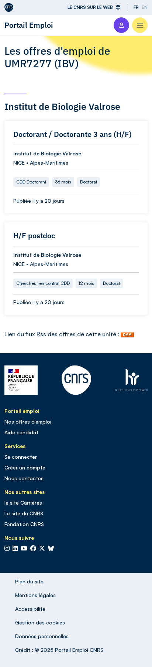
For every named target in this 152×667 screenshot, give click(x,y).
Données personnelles (42, 636)
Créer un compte (24, 467)
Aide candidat (21, 432)
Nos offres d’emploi (27, 421)
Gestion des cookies (40, 622)
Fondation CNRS (24, 524)
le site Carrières (23, 502)
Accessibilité (30, 609)
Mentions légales (35, 595)
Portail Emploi (28, 25)
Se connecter (20, 457)
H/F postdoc (34, 235)
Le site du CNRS (23, 513)
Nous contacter (23, 478)
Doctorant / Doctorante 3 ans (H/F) (72, 134)
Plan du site (29, 581)
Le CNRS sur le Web (90, 7)
